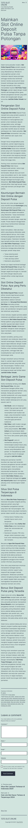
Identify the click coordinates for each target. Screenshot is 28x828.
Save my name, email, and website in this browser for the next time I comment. (13, 767)
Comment (4, 724)
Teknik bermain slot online (14, 704)
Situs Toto (4, 810)
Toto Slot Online (8, 819)
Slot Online (12, 694)
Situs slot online (15, 702)
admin (4, 693)
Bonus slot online (9, 696)
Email (3, 749)
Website (3, 758)
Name (3, 741)
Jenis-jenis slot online (6, 698)
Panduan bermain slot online (12, 700)
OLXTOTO (20, 822)
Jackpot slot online (19, 696)
